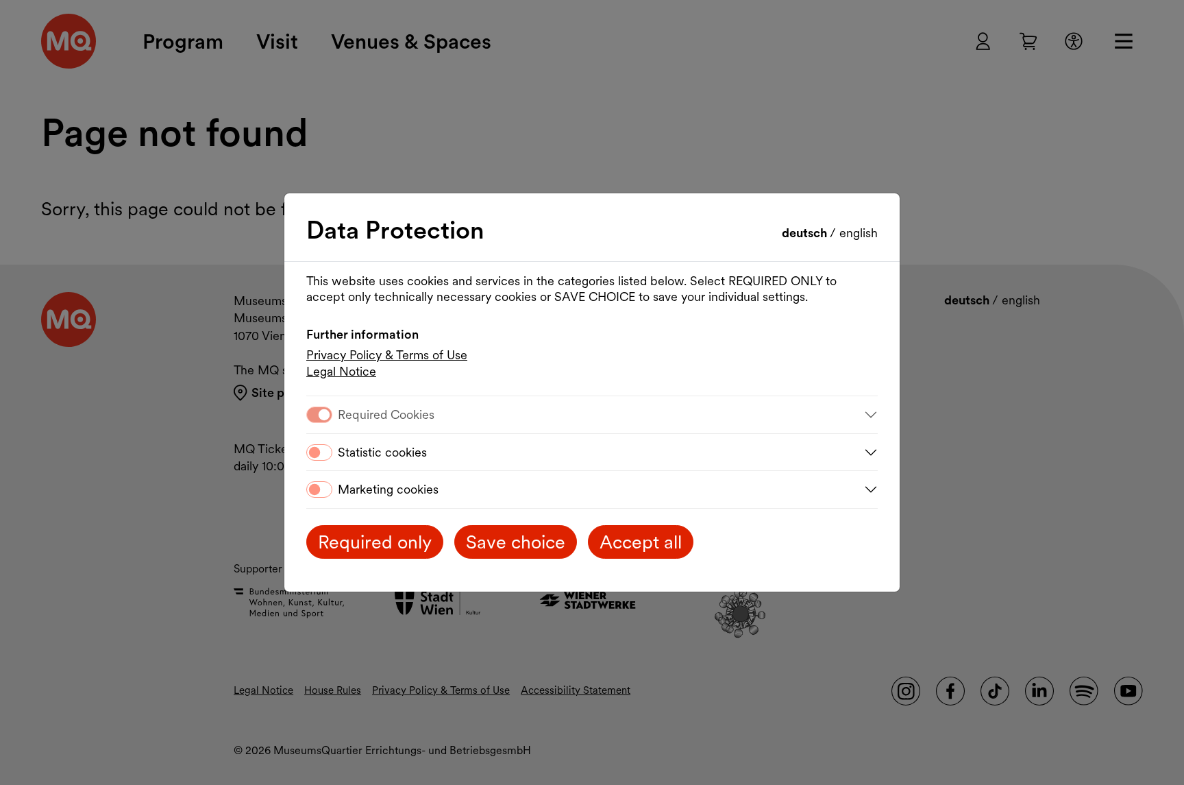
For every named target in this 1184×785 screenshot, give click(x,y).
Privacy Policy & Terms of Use (386, 355)
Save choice (515, 542)
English (858, 233)
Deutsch (806, 233)
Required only (375, 542)
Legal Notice (341, 371)
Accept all (641, 542)
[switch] (319, 452)
